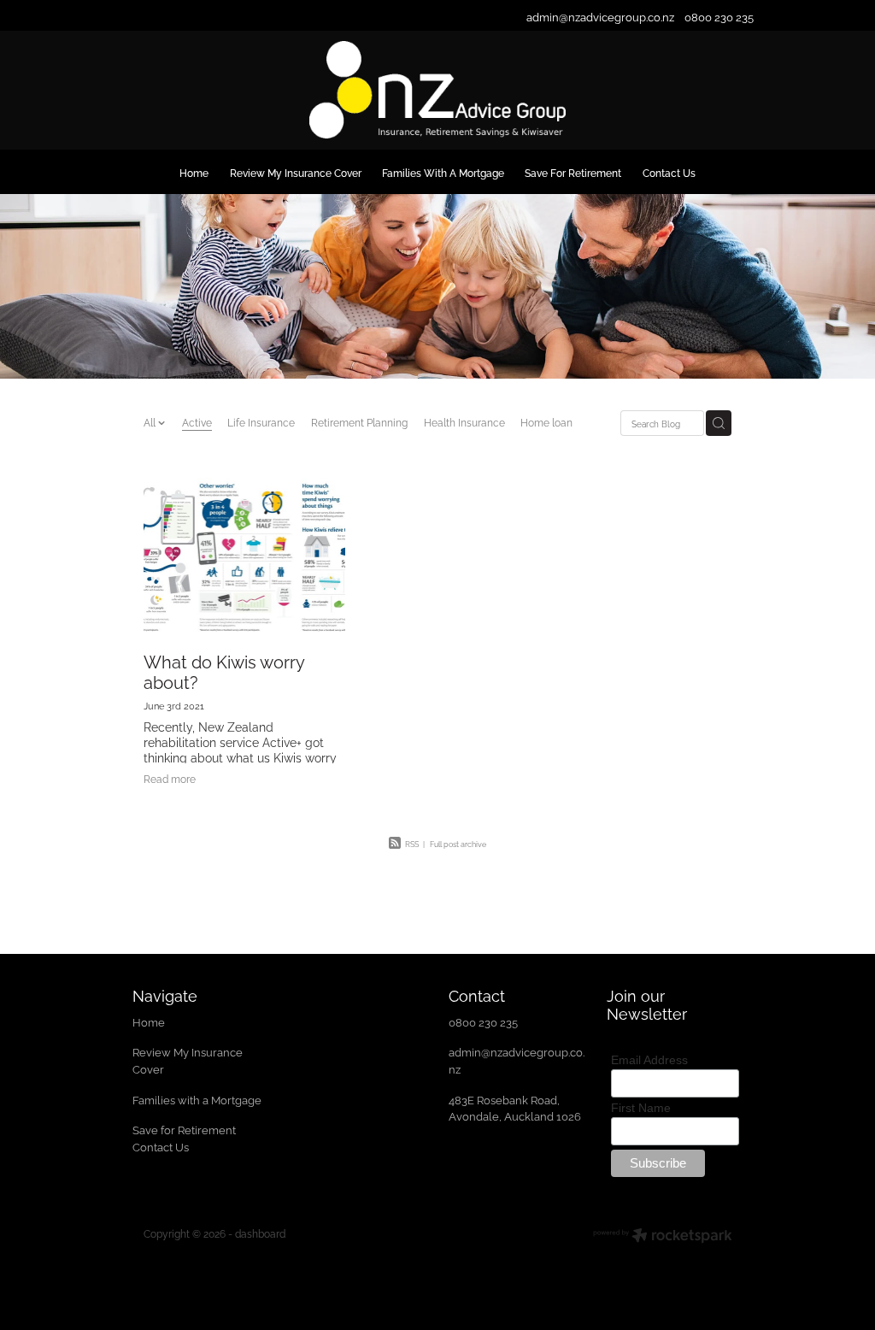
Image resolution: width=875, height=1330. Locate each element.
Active (197, 422)
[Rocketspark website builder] (662, 1236)
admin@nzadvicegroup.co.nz (600, 16)
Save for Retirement (184, 1129)
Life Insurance (261, 422)
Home (149, 1021)
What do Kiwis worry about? (224, 671)
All (151, 422)
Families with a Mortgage (198, 1099)
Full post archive (458, 844)
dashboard (260, 1233)
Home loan (546, 422)
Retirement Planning (359, 422)
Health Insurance (464, 422)
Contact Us (160, 1146)
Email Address (649, 1060)
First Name (641, 1108)
